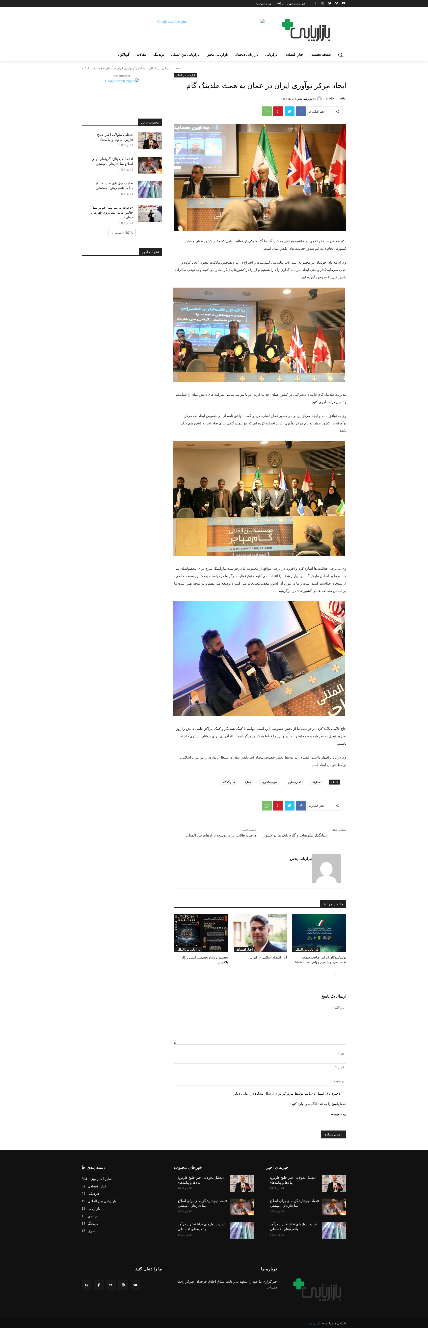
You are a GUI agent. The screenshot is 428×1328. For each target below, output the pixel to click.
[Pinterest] (278, 111)
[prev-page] (343, 974)
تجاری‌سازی (294, 782)
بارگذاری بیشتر (123, 232)
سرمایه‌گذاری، (269, 782)
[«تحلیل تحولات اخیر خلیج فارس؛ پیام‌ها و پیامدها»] (150, 140)
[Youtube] (343, 3)
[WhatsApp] (267, 111)
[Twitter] (330, 3)
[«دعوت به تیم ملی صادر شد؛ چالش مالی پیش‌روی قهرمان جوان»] (150, 213)
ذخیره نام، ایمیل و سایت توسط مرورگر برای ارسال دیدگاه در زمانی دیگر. (286, 1093)
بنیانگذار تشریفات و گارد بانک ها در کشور (295, 835)
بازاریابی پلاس (304, 98)
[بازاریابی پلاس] (320, 98)
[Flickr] (111, 1285)
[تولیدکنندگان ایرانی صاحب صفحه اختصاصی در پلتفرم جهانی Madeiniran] (319, 933)
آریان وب (314, 1323)
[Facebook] (316, 3)
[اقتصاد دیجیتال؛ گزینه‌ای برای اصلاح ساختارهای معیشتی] (150, 165)
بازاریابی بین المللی (160, 68)
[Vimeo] (336, 3)
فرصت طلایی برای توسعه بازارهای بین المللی (221, 835)
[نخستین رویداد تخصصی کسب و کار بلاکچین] (201, 933)
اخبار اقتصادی (244, 949)
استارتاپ (316, 782)
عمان (248, 782)
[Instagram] (323, 3)
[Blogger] (86, 1285)
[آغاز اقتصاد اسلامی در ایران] (260, 933)
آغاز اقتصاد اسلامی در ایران (268, 957)
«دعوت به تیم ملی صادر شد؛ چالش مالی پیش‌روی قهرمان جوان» (112, 212)
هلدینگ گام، (228, 782)
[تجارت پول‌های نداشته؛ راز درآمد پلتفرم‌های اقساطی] (150, 189)
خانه (178, 68)
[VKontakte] (135, 1285)
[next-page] (335, 974)
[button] (340, 55)
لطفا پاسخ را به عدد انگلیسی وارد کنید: (318, 1104)
